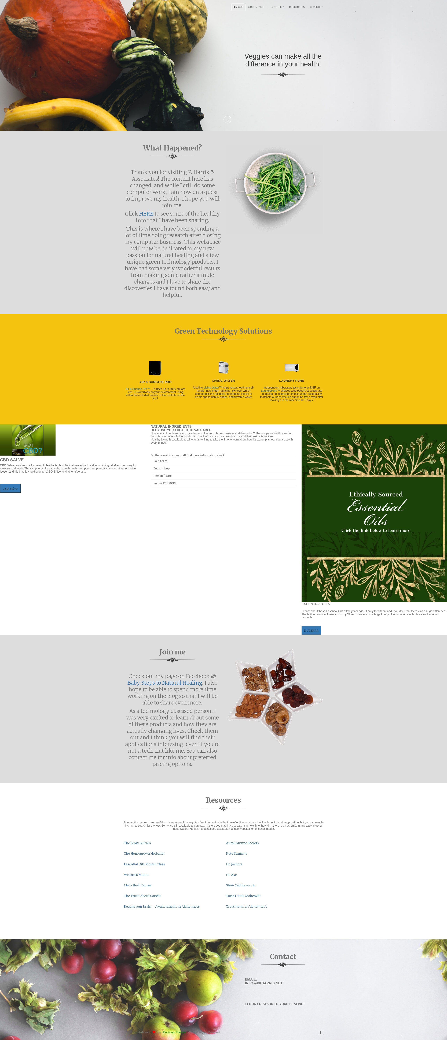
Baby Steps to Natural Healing (164, 682)
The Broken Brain (137, 843)
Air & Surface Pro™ (138, 388)
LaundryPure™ (270, 390)
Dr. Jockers (234, 864)
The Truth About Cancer (142, 896)
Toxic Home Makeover (243, 896)
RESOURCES (297, 7)
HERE (146, 213)
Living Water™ (213, 387)
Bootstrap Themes (174, 1032)
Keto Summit (236, 853)
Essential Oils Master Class (144, 864)
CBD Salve (10, 488)
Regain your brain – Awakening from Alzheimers (162, 907)
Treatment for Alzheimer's (246, 907)
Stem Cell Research (240, 885)
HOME (238, 7)
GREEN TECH (257, 7)
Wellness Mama (136, 875)
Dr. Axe (231, 875)
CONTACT (316, 7)
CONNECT (277, 7)
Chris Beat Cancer (137, 885)
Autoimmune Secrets (242, 843)
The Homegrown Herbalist (144, 853)
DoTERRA (311, 630)
